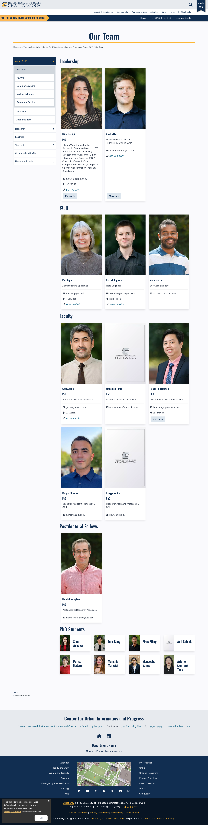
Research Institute (32, 47)
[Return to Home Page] (79, 790)
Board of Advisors (26, 86)
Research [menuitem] (155, 18)
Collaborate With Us (25, 153)
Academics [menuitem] (108, 12)
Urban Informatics (22, 695)
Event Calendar (147, 783)
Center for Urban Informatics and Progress (61, 47)
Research (17, 47)
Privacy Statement (99, 812)
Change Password (148, 773)
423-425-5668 (73, 304)
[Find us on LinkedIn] (109, 736)
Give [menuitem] (164, 12)
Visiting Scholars (25, 94)
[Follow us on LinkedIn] (120, 790)
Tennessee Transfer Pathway (159, 818)
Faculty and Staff (60, 768)
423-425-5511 (72, 189)
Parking (65, 788)
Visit (66, 793)
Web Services (132, 812)
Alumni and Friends (59, 773)
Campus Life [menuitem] (122, 12)
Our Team (99, 47)
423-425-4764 (116, 304)
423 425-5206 (73, 418)
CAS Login (144, 793)
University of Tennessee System (107, 818)
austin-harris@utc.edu (179, 726)
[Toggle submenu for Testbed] (53, 145)
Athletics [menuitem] (154, 12)
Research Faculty (26, 102)
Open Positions (23, 119)
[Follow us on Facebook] (104, 790)
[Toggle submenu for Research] (53, 128)
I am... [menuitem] (171, 12)
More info (71, 196)
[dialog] (26, 811)
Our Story (21, 111)
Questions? (68, 803)
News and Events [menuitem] (182, 18)
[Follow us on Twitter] (112, 790)
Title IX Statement (78, 812)
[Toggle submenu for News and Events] (53, 161)
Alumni (20, 78)
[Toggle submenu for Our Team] (53, 69)
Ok (41, 818)
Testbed (19, 145)
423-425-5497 (116, 156)
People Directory (148, 778)
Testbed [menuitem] (167, 18)
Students (64, 762)
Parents (65, 778)
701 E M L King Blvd (131, 726)
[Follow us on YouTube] (87, 790)
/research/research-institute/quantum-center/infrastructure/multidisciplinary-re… (60, 726)
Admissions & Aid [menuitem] (139, 12)
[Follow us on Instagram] (95, 790)
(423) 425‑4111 (131, 806)
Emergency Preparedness (55, 783)
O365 (142, 768)
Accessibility (116, 812)
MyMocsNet (145, 762)
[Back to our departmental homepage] (99, 736)
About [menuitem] (97, 12)
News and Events (24, 161)
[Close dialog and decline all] (49, 800)
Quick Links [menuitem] (185, 12)
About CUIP (88, 47)
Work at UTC (146, 788)
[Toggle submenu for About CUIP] (53, 61)
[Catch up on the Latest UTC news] (128, 790)
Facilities (19, 137)
